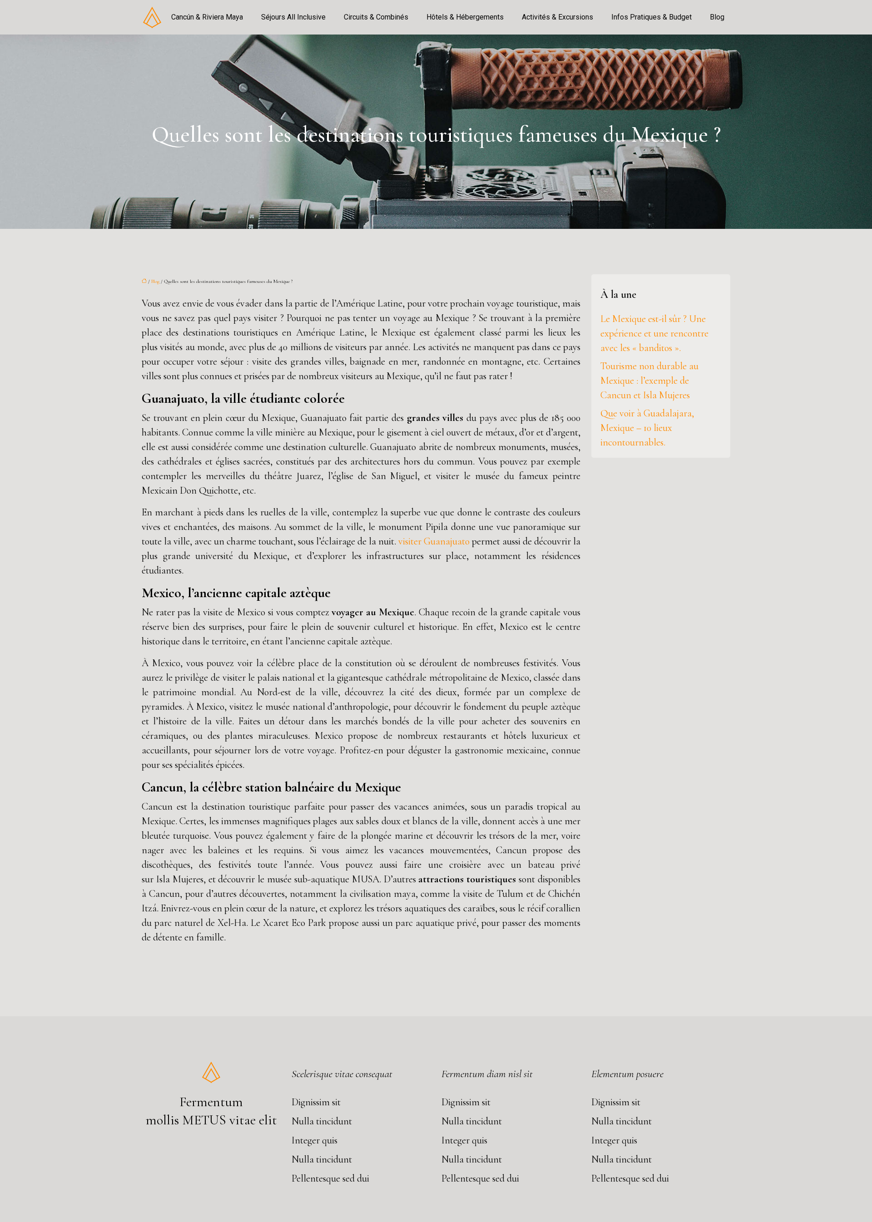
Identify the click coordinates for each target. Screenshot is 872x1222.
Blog (717, 17)
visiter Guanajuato (434, 541)
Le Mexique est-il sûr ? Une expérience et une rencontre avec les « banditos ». (654, 333)
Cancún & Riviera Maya (207, 17)
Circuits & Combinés (376, 17)
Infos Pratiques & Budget (651, 17)
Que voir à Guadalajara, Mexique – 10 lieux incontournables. (647, 427)
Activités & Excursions (557, 17)
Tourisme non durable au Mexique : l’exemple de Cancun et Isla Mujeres (649, 380)
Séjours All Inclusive (293, 17)
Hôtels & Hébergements (465, 17)
